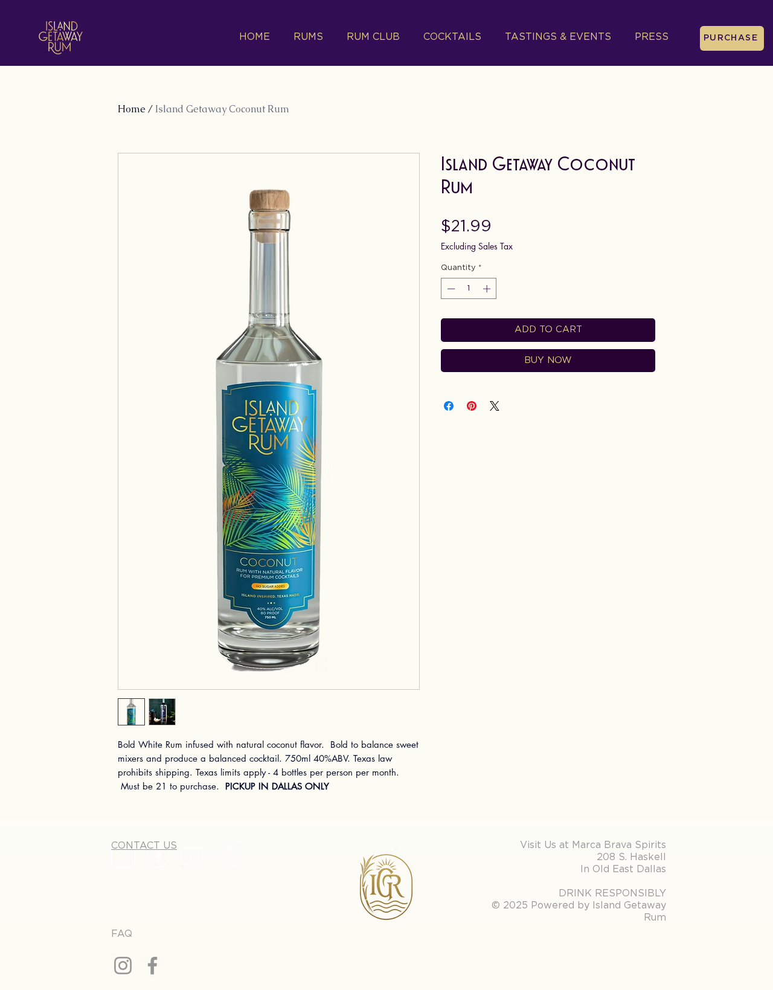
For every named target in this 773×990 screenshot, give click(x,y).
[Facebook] (152, 965)
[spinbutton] (469, 288)
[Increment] (488, 288)
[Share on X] (494, 406)
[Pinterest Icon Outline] (228, 856)
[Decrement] (450, 288)
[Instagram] (123, 965)
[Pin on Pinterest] (471, 406)
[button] (555, 37)
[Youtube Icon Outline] (193, 856)
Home (132, 109)
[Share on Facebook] (448, 406)
